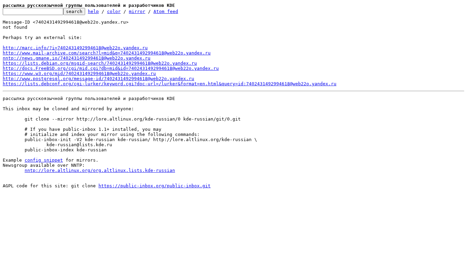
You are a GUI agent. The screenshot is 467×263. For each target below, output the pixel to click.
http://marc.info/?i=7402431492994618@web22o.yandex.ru (75, 47)
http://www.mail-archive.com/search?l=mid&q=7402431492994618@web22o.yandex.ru (107, 52)
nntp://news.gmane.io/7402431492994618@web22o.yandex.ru (76, 58)
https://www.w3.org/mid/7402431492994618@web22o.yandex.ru (79, 73)
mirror (137, 11)
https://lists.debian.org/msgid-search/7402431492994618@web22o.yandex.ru (100, 63)
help (93, 11)
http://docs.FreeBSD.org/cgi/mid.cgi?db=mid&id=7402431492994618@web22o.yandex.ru (111, 68)
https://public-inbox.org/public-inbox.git (154, 185)
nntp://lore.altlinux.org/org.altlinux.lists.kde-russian (100, 170)
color (114, 11)
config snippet (44, 160)
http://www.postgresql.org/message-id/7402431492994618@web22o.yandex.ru (98, 78)
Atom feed (166, 11)
